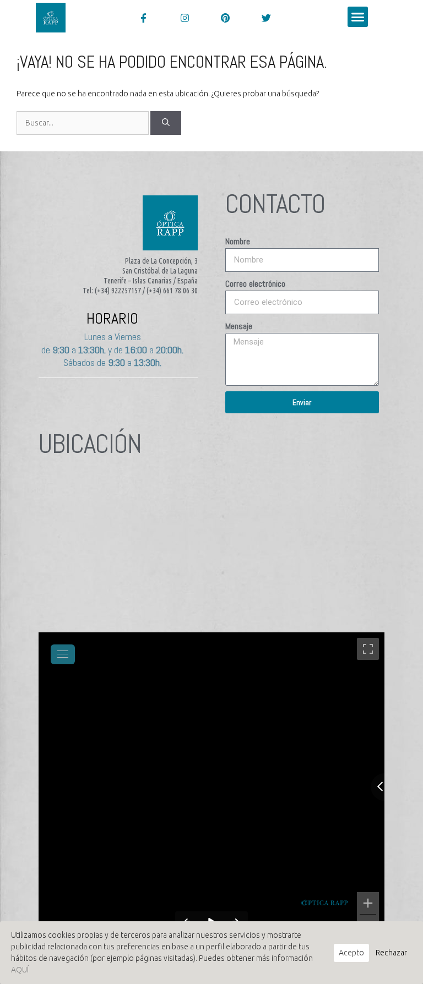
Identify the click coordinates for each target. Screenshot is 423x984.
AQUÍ (20, 969)
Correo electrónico (255, 283)
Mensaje (238, 326)
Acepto (351, 952)
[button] (358, 17)
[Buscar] (165, 123)
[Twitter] (266, 17)
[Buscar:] (83, 122)
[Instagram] (184, 17)
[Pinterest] (225, 17)
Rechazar (391, 952)
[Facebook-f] (143, 17)
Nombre (237, 241)
